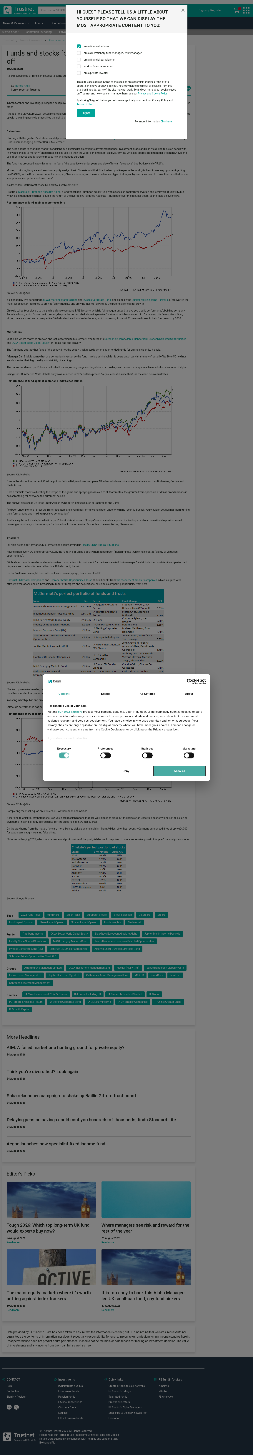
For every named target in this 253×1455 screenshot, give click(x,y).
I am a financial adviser (96, 46)
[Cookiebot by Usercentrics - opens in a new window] (189, 681)
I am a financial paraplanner (99, 59)
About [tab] (189, 693)
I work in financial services (98, 66)
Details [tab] (105, 693)
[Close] (183, 10)
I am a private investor (95, 72)
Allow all (179, 771)
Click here (166, 121)
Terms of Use (84, 104)
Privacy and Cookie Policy (152, 93)
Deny (126, 771)
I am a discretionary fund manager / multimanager (112, 52)
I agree (86, 113)
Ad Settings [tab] (147, 693)
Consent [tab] (64, 693)
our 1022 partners (70, 711)
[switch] (105, 755)
